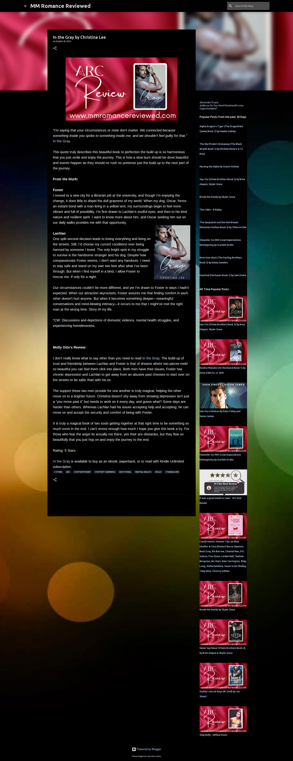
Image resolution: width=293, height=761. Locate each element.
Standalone (172, 472)
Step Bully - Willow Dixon (213, 735)
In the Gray (61, 141)
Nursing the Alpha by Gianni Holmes (219, 166)
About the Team (209, 102)
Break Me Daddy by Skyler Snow (217, 197)
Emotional (125, 472)
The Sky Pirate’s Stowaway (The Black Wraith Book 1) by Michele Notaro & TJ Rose (221, 149)
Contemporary (82, 472)
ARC (68, 472)
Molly (158, 472)
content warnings (105, 472)
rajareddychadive (154, 756)
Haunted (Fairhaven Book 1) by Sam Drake (223, 275)
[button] (55, 48)
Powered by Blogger (148, 749)
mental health (143, 472)
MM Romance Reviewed (60, 6)
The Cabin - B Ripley (211, 209)
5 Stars (58, 472)
